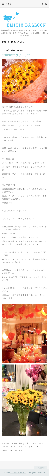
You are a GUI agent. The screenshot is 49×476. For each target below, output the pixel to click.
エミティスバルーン (18, 473)
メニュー (9, 4)
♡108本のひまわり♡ (16, 55)
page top (41, 468)
